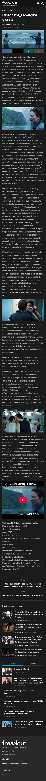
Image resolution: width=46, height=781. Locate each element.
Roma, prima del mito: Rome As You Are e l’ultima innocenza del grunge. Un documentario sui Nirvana (28, 639)
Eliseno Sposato (22, 645)
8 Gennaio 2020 (18, 24)
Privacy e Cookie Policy (10, 763)
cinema (7, 24)
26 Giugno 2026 (31, 655)
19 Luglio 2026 (31, 632)
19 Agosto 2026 (31, 620)
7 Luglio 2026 (34, 645)
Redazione (20, 620)
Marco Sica (20, 632)
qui (38, 384)
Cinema (10, 11)
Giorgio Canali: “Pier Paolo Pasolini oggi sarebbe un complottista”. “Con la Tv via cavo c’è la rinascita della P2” (28, 680)
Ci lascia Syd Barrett (21, 669)
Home (4, 11)
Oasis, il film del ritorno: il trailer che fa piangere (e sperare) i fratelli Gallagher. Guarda (29, 614)
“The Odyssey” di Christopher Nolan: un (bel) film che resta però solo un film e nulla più (28, 627)
